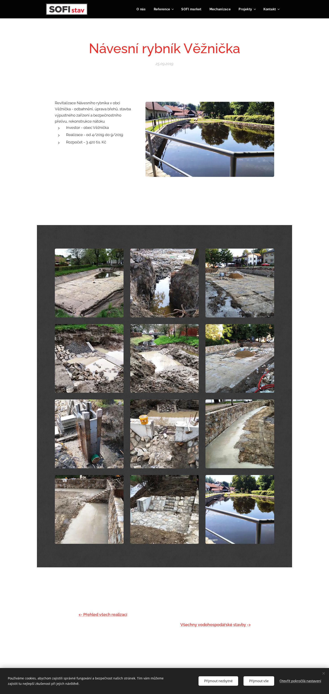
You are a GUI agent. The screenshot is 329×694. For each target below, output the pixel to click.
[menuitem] (141, 9)
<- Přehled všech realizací (103, 614)
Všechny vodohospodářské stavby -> (215, 624)
